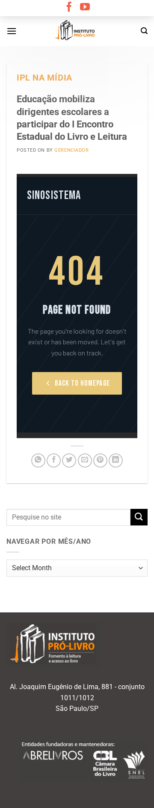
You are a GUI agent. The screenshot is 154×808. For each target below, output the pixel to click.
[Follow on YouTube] (85, 7)
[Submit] (139, 517)
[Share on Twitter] (69, 460)
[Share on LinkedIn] (116, 460)
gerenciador (71, 150)
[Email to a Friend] (85, 460)
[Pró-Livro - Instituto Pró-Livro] (77, 31)
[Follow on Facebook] (69, 7)
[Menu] (11, 30)
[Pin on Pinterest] (100, 460)
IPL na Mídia (44, 77)
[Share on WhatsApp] (38, 460)
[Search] (144, 31)
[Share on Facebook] (54, 460)
